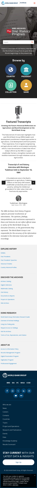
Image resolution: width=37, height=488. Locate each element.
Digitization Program (7, 360)
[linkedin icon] (23, 390)
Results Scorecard (9, 444)
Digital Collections (6, 285)
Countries (6, 419)
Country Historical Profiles (9, 267)
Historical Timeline (6, 264)
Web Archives (5, 303)
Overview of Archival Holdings (10, 320)
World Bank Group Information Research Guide (15, 317)
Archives (23, 3)
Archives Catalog (6, 281)
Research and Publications (12, 430)
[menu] (34, 3)
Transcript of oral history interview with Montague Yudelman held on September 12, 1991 (18, 169)
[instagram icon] (29, 390)
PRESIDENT (26, 77)
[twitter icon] (18, 390)
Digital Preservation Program (10, 356)
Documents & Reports (8, 296)
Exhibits (3, 253)
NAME (26, 92)
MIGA (23, 383)
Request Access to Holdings (9, 328)
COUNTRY (10, 77)
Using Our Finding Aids (8, 324)
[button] (33, 183)
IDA (13, 383)
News (5, 408)
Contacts (6, 415)
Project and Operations (11, 426)
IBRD (8, 383)
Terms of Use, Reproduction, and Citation (13, 335)
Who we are (7, 405)
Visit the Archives (6, 331)
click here (15, 485)
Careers (5, 412)
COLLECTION (10, 92)
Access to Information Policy (9, 349)
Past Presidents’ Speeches (9, 260)
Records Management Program (10, 353)
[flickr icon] (21, 395)
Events (5, 434)
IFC (17, 383)
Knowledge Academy (10, 441)
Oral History (4, 292)
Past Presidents (5, 256)
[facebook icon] (7, 390)
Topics (5, 423)
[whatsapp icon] (12, 390)
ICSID (28, 383)
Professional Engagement (9, 363)
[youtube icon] (15, 395)
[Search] (32, 42)
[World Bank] (14, 375)
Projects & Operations (8, 299)
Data (4, 437)
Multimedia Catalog (7, 288)
